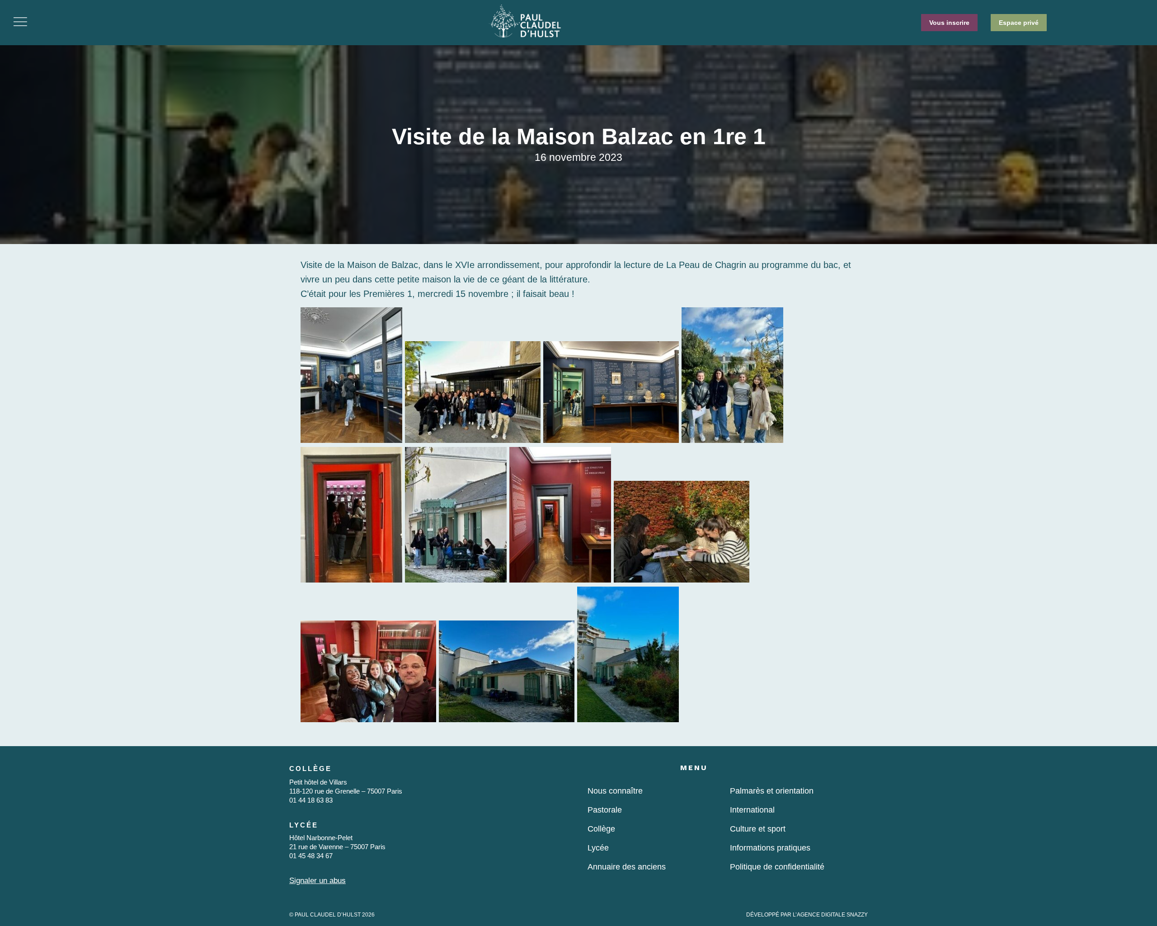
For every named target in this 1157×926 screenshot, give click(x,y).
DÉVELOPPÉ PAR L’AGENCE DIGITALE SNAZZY (807, 915)
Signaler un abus (317, 880)
